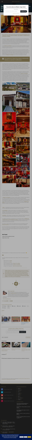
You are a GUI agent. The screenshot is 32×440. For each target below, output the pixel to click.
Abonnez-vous (23, 11)
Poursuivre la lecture (16, 13)
